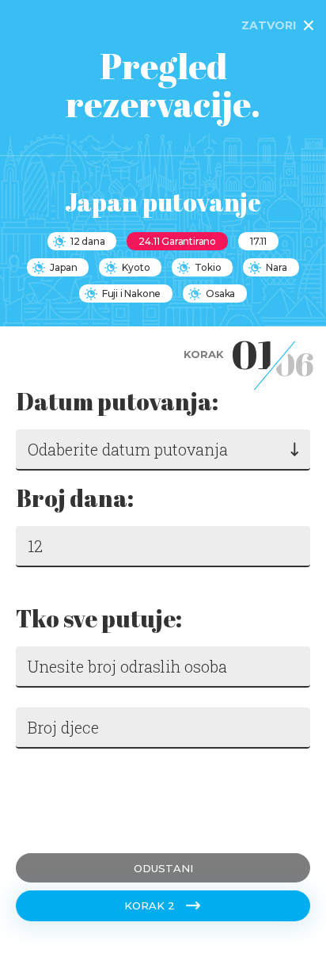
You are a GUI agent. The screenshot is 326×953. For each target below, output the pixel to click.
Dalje (39, 800)
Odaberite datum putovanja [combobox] (128, 449)
